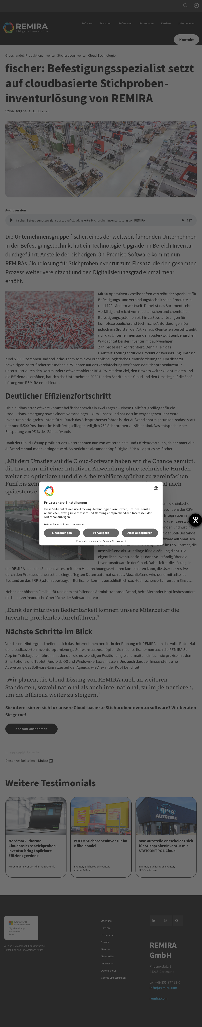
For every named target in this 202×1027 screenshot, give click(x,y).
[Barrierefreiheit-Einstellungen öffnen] (195, 520)
